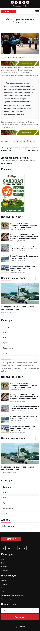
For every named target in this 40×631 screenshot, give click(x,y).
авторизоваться (7, 163)
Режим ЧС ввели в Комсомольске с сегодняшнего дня (24, 257)
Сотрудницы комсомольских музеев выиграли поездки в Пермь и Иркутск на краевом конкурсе (24, 236)
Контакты (4, 588)
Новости (4, 584)
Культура (4, 58)
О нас (3, 591)
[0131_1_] (20, 63)
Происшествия (8, 348)
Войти (27, 6)
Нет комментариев (30, 58)
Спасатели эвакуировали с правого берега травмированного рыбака (24, 247)
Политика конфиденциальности (12, 595)
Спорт (5, 353)
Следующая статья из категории (30, 149)
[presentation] (33, 278)
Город (5, 332)
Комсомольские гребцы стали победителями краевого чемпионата (22, 268)
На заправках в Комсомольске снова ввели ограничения (18, 308)
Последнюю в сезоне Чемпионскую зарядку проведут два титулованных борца (23, 225)
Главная (4, 581)
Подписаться (20, 617)
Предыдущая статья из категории (10, 149)
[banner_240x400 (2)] (12, 193)
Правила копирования (8, 599)
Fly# (2, 312)
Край (5, 337)
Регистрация (17, 6)
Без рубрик (7, 327)
